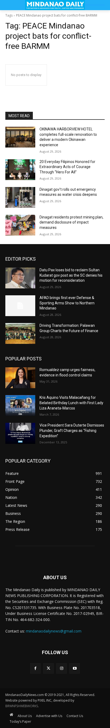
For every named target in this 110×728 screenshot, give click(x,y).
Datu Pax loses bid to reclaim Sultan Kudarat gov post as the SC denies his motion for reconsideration (71, 275)
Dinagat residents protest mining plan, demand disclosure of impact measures (71, 222)
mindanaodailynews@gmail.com (53, 631)
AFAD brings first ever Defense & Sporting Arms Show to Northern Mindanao (67, 303)
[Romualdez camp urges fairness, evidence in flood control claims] (20, 377)
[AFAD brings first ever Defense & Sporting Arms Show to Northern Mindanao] (20, 305)
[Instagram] (61, 668)
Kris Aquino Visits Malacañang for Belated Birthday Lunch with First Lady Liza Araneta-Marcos (71, 402)
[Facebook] (35, 668)
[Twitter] (48, 668)
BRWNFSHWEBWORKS (21, 706)
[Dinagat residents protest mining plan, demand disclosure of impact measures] (20, 225)
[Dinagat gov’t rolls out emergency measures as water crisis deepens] (20, 197)
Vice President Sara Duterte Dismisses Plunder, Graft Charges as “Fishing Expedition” (72, 430)
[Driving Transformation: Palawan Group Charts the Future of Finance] (20, 333)
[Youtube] (74, 668)
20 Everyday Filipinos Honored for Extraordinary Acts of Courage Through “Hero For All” (67, 167)
